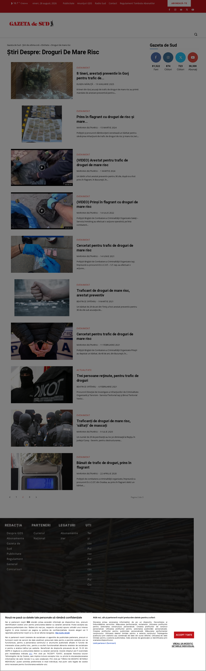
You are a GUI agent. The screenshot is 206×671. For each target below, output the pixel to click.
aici (30, 653)
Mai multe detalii (62, 633)
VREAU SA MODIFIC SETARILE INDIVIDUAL (183, 644)
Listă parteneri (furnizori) (104, 643)
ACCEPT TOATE (184, 635)
